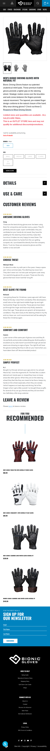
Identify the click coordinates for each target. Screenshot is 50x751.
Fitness (10, 9)
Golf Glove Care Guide (25, 684)
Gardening (32, 9)
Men (8, 145)
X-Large (40, 156)
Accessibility (42, 746)
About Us (25, 701)
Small (8, 156)
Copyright (25, 746)
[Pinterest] (31, 740)
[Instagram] (24, 740)
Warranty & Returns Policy (25, 678)
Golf (4, 9)
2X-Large (8, 162)
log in (10, 406)
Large (30, 156)
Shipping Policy (25, 681)
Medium (18, 156)
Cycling (24, 9)
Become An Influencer (25, 707)
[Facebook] (18, 740)
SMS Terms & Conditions (25, 730)
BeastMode (17, 9)
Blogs (25, 687)
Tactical (45, 9)
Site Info (17, 746)
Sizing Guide (10, 170)
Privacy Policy (25, 727)
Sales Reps (25, 710)
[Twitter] (21, 740)
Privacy (33, 746)
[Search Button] (38, 3)
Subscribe (10, 641)
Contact (25, 704)
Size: (4, 152)
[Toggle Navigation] (4, 3)
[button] (5, 744)
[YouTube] (28, 740)
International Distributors (25, 714)
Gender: (5, 141)
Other (39, 9)
